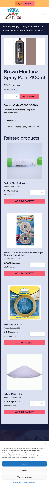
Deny (24, 470)
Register (29, 3)
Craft (15, 110)
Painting (21, 110)
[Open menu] (43, 14)
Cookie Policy (17, 483)
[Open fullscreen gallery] (43, 62)
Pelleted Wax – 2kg (13, 394)
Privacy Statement (28, 483)
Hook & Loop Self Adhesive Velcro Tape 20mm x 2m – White (23, 254)
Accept (24, 464)
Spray (16, 112)
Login (19, 3)
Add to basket (29, 96)
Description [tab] (11, 120)
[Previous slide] (7, 51)
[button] (45, 444)
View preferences (24, 477)
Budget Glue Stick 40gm (16, 183)
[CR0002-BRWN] (24, 51)
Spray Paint (30, 110)
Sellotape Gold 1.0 (13, 324)
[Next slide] (41, 51)
